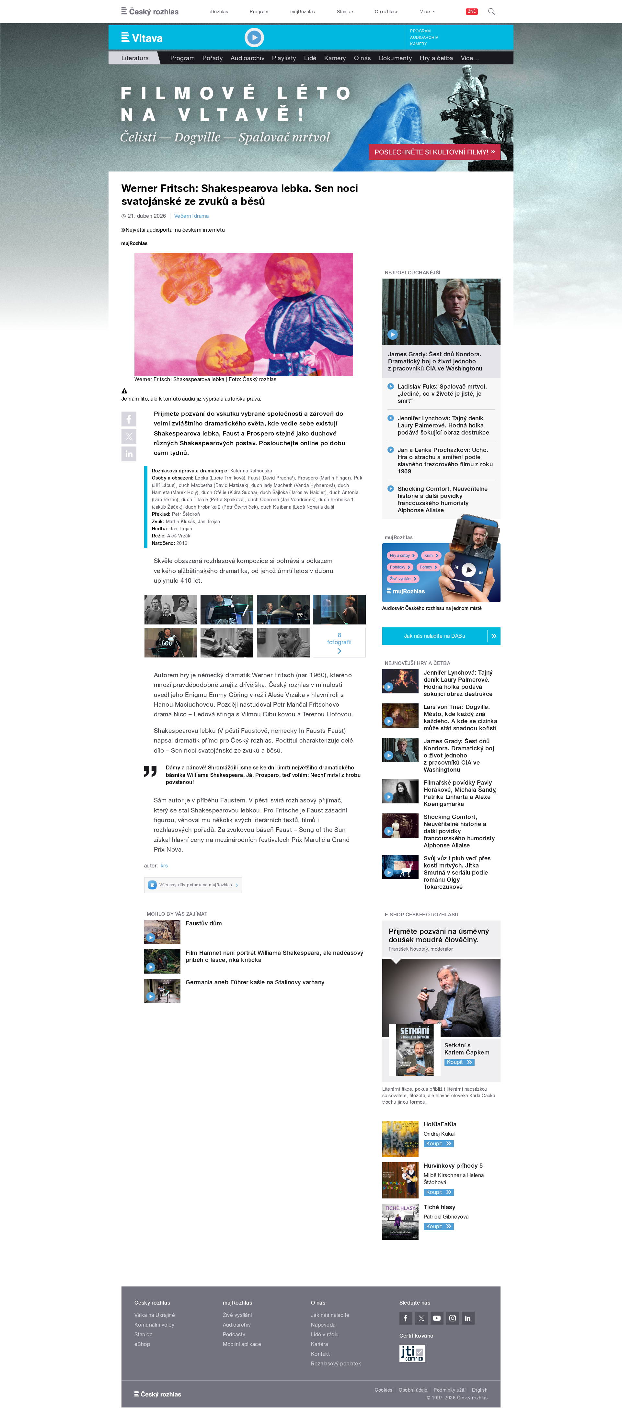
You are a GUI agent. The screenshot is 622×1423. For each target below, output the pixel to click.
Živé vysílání (400, 579)
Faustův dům (204, 923)
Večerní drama (191, 216)
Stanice (345, 11)
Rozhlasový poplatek (336, 1364)
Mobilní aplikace (242, 1344)
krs (164, 866)
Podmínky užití (450, 1390)
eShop (142, 1344)
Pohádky (397, 567)
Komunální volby (154, 1325)
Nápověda (323, 1325)
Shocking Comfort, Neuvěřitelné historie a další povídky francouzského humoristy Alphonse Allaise (443, 499)
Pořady (212, 57)
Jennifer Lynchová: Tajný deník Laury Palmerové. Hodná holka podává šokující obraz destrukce (444, 425)
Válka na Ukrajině (154, 1315)
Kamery (418, 44)
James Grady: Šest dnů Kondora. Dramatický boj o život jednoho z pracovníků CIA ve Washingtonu (435, 361)
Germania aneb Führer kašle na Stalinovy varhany (255, 982)
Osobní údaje (413, 1390)
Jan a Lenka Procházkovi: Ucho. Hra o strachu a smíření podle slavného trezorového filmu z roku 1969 (445, 461)
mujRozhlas (302, 11)
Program (259, 11)
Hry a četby (400, 555)
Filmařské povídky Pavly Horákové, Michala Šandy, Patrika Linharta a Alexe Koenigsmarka (460, 793)
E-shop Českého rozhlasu (422, 915)
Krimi (428, 555)
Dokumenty (395, 57)
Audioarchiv (424, 37)
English (480, 1390)
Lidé (310, 57)
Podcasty (234, 1334)
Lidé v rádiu (325, 1334)
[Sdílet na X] (128, 436)
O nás (362, 57)
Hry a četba (436, 57)
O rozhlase (386, 11)
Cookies (383, 1390)
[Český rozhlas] (150, 11)
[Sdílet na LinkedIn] (128, 454)
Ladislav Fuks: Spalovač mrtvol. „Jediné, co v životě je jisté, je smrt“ (442, 393)
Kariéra (319, 1344)
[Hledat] (492, 11)
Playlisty (284, 57)
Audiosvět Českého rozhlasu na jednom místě (432, 608)
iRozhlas (219, 11)
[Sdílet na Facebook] (128, 419)
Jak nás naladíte (330, 1315)
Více (470, 57)
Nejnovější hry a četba (418, 663)
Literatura (135, 57)
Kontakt (320, 1354)
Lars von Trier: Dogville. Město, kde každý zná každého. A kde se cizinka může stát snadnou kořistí (460, 717)
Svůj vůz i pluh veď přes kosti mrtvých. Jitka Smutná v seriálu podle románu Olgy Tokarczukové (457, 872)
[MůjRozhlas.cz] (134, 244)
